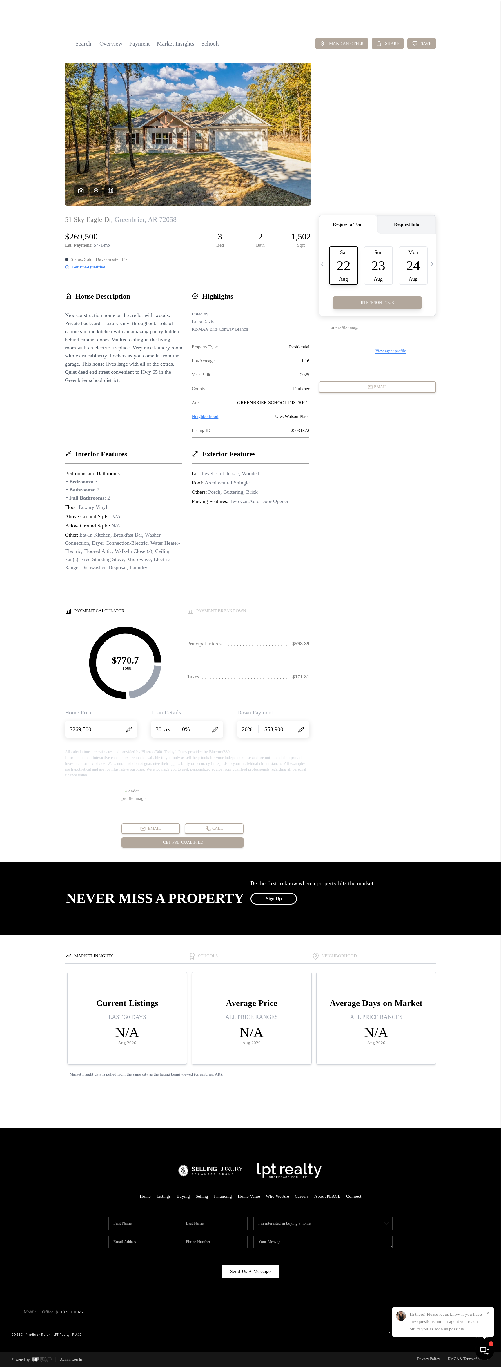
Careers (301, 1196)
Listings (164, 1196)
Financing (223, 1196)
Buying (183, 1196)
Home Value (249, 1196)
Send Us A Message (250, 1271)
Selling (202, 1196)
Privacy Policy (428, 1359)
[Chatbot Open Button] (484, 1350)
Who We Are (277, 1196)
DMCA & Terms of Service (468, 1359)
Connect (353, 1196)
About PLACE (327, 1196)
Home (145, 1196)
